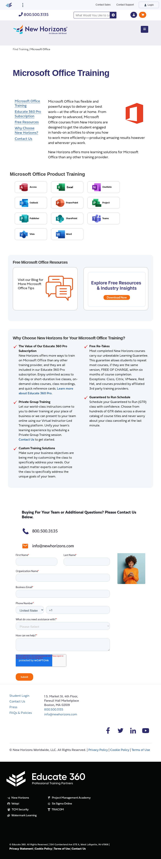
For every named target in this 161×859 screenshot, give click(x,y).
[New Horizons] (40, 28)
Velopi (15, 803)
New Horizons (20, 797)
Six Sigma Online (61, 803)
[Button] (144, 29)
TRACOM (57, 809)
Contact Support (125, 4)
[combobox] (92, 15)
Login (150, 5)
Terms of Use (141, 750)
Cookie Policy (119, 750)
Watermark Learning (24, 815)
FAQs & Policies (20, 713)
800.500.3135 (35, 15)
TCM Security (20, 809)
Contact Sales (103, 4)
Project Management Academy (71, 797)
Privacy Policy (98, 750)
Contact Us (17, 701)
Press (13, 707)
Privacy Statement (21, 848)
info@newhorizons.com (60, 714)
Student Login (19, 696)
